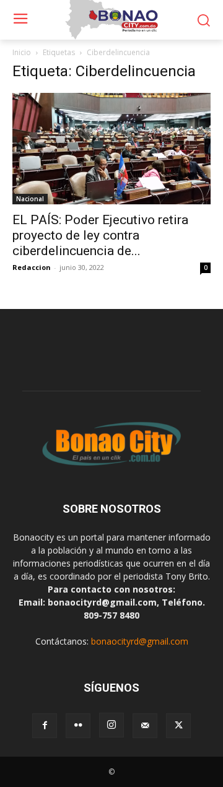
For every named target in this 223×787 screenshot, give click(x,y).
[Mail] (145, 725)
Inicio (21, 52)
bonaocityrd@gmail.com (139, 641)
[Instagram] (111, 725)
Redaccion (31, 267)
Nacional (30, 198)
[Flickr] (78, 725)
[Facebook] (44, 725)
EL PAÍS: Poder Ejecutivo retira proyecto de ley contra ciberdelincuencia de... (100, 235)
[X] (178, 725)
